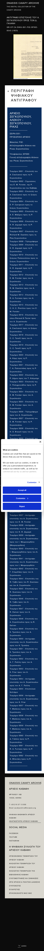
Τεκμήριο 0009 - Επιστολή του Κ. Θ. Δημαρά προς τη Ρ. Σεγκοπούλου (24, 248)
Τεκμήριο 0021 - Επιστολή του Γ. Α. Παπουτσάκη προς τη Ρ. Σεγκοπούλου (24, 368)
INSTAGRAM (14, 840)
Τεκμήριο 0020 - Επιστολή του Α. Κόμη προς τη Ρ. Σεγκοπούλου (24, 358)
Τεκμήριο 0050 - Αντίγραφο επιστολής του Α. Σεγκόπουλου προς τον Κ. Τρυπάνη (24, 642)
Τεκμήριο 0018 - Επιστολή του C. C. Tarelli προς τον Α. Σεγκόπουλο (24, 338)
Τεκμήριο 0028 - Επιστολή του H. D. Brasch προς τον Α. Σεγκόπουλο (24, 431)
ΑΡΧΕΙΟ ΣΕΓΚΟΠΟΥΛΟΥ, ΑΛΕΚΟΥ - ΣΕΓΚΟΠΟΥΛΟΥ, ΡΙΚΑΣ (21, 119)
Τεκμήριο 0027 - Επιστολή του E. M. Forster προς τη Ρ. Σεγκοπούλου (24, 421)
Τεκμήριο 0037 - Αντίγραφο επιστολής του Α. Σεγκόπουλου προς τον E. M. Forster (24, 518)
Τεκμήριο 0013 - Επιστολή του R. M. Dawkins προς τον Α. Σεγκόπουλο (24, 288)
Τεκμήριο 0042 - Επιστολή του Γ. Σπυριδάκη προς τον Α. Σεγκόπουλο (24, 572)
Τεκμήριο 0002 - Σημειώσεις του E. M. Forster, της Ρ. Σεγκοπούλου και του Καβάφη (23, 184)
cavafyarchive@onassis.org (25, 807)
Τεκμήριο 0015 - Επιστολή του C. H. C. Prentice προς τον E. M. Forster (24, 308)
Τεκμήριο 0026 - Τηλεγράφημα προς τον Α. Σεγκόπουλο (24, 413)
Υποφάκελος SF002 (19, 154)
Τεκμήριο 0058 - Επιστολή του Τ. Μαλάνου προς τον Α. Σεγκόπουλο (24, 719)
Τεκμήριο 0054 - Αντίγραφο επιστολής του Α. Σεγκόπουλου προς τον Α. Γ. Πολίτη (24, 682)
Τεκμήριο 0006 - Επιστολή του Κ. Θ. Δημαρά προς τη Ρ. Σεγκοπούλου (24, 224)
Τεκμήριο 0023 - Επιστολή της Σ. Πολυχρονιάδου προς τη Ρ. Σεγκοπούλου (24, 385)
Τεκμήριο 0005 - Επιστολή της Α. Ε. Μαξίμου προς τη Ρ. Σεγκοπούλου (24, 214)
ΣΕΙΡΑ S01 (15, 133)
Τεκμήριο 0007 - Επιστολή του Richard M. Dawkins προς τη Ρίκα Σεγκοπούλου (24, 234)
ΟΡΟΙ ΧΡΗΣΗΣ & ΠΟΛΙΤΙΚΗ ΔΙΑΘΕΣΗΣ (24, 881)
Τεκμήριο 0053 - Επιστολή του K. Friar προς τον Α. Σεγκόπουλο (24, 672)
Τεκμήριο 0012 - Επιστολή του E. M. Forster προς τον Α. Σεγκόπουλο (24, 278)
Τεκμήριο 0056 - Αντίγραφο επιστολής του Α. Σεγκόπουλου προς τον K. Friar (24, 699)
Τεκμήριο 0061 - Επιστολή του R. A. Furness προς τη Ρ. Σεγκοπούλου (24, 749)
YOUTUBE (13, 836)
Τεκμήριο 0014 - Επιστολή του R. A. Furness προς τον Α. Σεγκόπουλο (24, 298)
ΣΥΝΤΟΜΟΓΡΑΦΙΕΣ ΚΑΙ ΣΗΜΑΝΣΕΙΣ (23, 878)
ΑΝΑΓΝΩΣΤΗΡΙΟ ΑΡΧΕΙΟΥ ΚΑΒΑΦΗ (23, 821)
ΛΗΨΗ (23, 945)
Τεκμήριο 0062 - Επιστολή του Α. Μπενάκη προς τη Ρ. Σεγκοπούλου (24, 759)
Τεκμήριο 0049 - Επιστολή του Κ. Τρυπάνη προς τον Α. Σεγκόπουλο (24, 632)
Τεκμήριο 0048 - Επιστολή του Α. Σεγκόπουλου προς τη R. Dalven (24, 622)
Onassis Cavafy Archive (23, 3)
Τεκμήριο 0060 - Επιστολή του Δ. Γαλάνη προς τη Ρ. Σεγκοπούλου (24, 739)
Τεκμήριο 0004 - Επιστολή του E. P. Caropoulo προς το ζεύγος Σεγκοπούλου (24, 204)
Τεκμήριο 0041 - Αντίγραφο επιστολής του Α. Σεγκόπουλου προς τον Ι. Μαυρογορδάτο (24, 562)
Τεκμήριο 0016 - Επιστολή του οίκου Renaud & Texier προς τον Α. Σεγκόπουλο (24, 318)
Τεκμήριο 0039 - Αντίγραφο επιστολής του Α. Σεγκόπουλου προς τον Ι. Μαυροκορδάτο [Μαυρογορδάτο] (24, 540)
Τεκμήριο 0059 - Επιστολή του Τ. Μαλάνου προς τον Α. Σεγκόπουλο (24, 729)
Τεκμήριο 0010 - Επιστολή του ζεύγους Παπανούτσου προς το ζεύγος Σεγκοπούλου (24, 258)
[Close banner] (40, 442)
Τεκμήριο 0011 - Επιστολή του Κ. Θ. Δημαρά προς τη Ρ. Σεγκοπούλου (24, 268)
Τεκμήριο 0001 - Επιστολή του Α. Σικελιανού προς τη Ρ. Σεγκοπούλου (24, 174)
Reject (22, 506)
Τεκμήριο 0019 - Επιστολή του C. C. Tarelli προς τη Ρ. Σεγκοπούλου (24, 348)
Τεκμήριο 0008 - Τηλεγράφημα (24, 241)
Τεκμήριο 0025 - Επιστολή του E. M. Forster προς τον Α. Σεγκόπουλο (24, 405)
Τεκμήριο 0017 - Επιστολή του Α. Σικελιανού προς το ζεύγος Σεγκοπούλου (24, 328)
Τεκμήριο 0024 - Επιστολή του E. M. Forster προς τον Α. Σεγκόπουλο (24, 395)
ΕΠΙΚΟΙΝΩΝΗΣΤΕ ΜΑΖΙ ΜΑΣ (20, 893)
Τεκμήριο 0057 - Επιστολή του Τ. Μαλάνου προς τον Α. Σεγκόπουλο (24, 709)
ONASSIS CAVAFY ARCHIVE (25, 782)
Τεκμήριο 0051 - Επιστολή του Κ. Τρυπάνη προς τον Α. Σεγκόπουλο (24, 652)
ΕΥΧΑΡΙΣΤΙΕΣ (14, 889)
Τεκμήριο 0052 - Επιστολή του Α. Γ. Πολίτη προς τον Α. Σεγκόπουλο (24, 662)
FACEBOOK (13, 833)
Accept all (22, 490)
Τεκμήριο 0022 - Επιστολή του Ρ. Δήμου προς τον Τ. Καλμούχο (24, 376)
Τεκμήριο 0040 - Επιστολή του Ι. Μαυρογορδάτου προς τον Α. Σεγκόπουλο (24, 552)
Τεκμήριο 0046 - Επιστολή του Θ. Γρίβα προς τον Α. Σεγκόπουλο (24, 602)
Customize (32, 482)
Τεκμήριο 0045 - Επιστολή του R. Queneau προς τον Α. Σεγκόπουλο (24, 592)
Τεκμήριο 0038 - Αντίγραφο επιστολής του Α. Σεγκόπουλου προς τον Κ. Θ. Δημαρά (24, 528)
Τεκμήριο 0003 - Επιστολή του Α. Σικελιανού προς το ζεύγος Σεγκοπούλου (24, 194)
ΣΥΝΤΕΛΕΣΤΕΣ (15, 885)
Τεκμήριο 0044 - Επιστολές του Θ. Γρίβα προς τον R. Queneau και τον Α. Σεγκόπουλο (24, 582)
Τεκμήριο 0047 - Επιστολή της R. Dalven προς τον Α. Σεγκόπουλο (24, 612)
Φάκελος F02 (16, 142)
